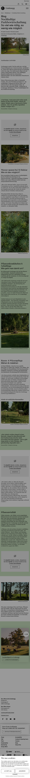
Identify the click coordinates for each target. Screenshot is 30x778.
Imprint (15, 776)
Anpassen (15, 774)
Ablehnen (22, 771)
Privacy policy (20, 776)
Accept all (8, 771)
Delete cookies (9, 776)
